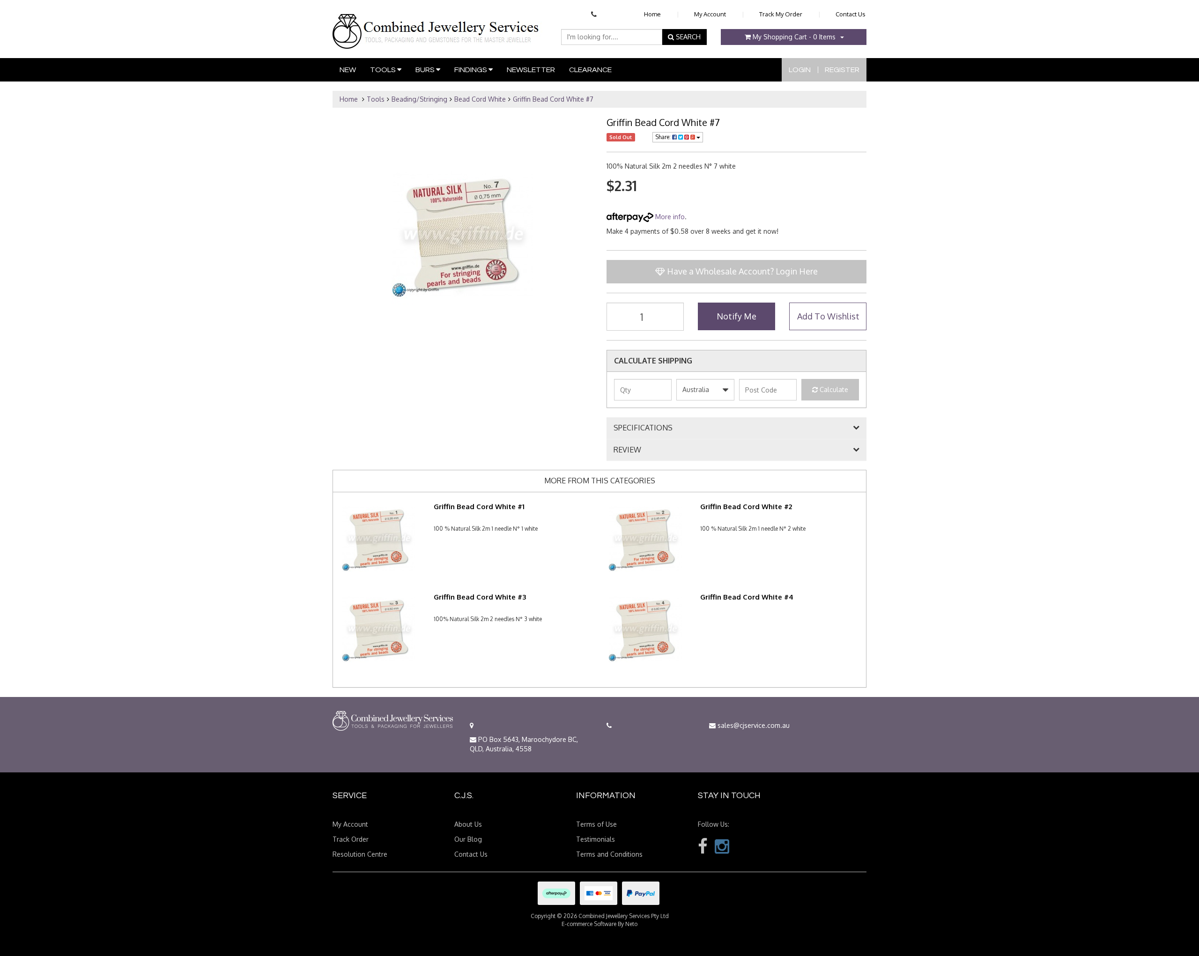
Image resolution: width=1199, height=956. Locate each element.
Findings (471, 70)
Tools (383, 70)
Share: (663, 137)
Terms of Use (596, 824)
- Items (794, 37)
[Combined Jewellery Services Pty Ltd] (438, 24)
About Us (468, 824)
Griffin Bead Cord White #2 (746, 506)
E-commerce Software (589, 923)
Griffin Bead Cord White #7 (553, 99)
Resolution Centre (360, 854)
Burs (425, 70)
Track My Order (780, 14)
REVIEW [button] (627, 450)
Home (652, 14)
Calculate (833, 389)
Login (800, 70)
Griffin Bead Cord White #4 (746, 597)
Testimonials (595, 839)
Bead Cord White (480, 99)
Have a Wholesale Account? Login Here (741, 271)
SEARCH (687, 37)
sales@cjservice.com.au (753, 725)
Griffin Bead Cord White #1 (479, 506)
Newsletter (531, 70)
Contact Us (851, 14)
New (348, 70)
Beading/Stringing (419, 99)
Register (842, 70)
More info (669, 217)
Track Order (351, 839)
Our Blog (468, 839)
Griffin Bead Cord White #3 (480, 597)
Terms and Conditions (609, 854)
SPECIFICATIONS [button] (643, 428)
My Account (710, 14)
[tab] (736, 428)
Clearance (590, 70)
